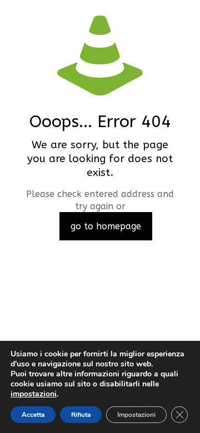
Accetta (33, 414)
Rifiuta (81, 414)
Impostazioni (136, 414)
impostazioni (34, 394)
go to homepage (106, 226)
